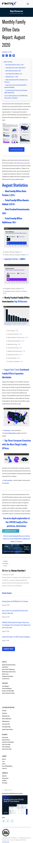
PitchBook (4, 780)
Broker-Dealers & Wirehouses (8, 669)
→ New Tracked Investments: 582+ (12, 71)
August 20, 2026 (5, 617)
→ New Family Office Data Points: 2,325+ (14, 65)
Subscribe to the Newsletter (8, 742)
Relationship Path (6, 716)
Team (3, 761)
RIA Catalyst (4, 783)
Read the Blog (5, 737)
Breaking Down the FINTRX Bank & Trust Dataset (15, 601)
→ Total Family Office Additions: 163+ (13, 74)
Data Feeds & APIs (6, 724)
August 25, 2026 (5, 605)
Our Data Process (5, 678)
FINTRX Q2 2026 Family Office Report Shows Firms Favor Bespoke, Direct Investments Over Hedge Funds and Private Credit (16, 625)
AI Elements (4, 713)
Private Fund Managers (7, 688)
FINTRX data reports (22, 163)
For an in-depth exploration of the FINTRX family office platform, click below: (15, 97)
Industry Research (6, 740)
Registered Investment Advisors (9, 664)
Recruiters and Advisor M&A (8, 691)
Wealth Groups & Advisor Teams (9, 671)
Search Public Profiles (7, 749)
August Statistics (8, 62)
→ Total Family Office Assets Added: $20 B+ (15, 68)
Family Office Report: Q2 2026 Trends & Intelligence (16, 637)
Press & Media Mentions (7, 766)
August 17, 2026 (5, 640)
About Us (4, 759)
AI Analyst (4, 710)
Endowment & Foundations (7, 676)
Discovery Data (5, 778)
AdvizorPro (4, 776)
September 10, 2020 (7, 52)
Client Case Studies (6, 744)
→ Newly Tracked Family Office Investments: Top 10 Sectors (16, 81)
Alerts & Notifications (6, 718)
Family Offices (5, 667)
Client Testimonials (6, 746)
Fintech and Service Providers (8, 693)
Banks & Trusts (5, 674)
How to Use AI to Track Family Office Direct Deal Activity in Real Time (15, 611)
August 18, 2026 (5, 631)
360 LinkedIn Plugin (6, 726)
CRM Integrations (5, 721)
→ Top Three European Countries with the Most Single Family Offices (15, 91)
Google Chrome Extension (7, 729)
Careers (3, 763)
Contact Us (4, 768)
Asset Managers (5, 686)
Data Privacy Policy (5, 842)
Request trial (8, 649)
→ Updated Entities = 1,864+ (11, 77)
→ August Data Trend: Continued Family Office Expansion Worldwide (15, 86)
